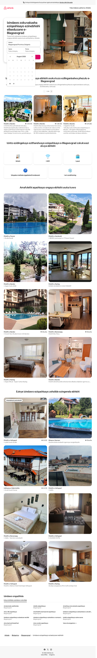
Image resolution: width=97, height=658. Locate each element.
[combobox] (23, 44)
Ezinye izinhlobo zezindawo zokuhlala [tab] (15, 600)
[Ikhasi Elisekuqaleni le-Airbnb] (8, 8)
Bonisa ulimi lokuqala (66, 2)
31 (13, 83)
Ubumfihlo (44, 655)
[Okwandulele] (44, 91)
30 (10, 83)
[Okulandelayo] (51, 91)
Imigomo (52, 655)
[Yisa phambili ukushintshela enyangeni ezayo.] (32, 56)
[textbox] (15, 51)
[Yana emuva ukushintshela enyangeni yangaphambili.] (10, 56)
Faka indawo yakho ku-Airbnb (80, 8)
